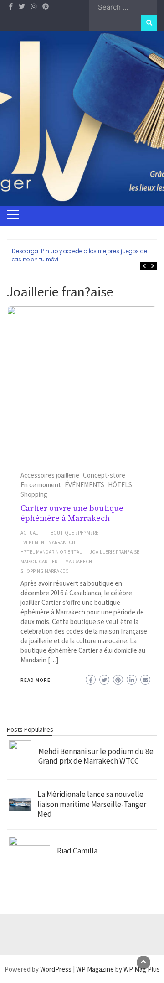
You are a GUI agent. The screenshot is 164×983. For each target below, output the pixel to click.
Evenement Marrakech (47, 542)
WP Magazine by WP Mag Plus (118, 969)
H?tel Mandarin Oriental (51, 552)
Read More (35, 680)
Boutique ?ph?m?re (74, 533)
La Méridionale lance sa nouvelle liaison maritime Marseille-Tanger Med (91, 804)
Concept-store (104, 475)
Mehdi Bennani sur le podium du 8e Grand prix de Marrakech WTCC (96, 756)
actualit (31, 533)
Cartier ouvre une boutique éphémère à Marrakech (71, 513)
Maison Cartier (38, 561)
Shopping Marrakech (46, 571)
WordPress (56, 969)
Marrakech (78, 561)
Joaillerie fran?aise (114, 552)
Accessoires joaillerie (49, 475)
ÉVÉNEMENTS (84, 484)
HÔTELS (120, 484)
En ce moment (40, 484)
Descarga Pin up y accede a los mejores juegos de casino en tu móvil (79, 254)
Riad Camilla (77, 851)
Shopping (33, 494)
